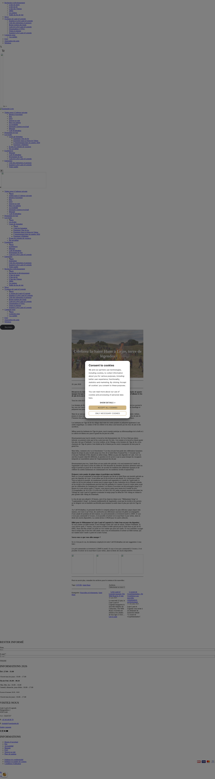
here (90, 398)
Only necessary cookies (107, 413)
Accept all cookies (107, 408)
